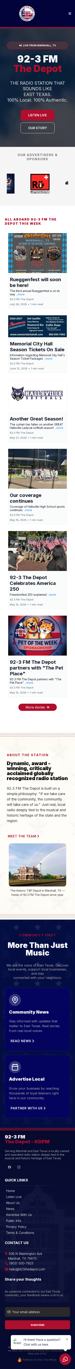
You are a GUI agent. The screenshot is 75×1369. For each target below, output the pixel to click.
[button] (69, 13)
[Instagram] (19, 1167)
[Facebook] (9, 1167)
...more (20, 294)
